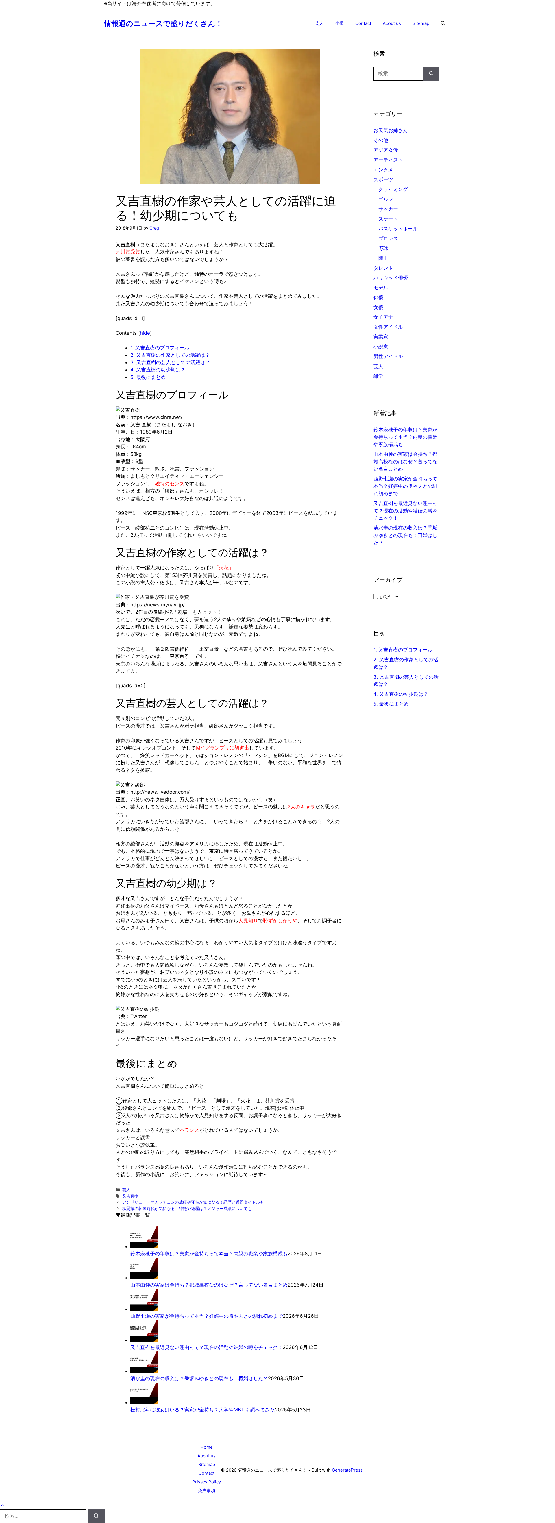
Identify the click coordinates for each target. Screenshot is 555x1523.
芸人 (319, 23)
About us (392, 23)
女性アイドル (388, 327)
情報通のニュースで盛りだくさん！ (163, 23)
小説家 (380, 346)
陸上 (383, 258)
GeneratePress (347, 1470)
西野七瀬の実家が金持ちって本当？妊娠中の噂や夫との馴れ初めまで (206, 1316)
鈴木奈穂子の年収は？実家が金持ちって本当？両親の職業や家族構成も (209, 1253)
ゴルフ (385, 199)
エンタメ (383, 170)
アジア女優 (385, 150)
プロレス (388, 238)
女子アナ (383, 317)
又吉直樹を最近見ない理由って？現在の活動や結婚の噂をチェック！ (206, 1347)
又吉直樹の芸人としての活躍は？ (170, 362)
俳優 (339, 23)
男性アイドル (388, 356)
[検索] (431, 74)
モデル (380, 287)
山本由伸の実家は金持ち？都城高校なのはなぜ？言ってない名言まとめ (209, 1285)
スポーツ (383, 179)
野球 (383, 248)
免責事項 (206, 1490)
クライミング (393, 189)
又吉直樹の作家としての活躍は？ (170, 355)
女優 (378, 307)
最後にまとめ (148, 377)
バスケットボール (398, 229)
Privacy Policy (206, 1482)
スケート (388, 219)
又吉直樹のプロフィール (159, 348)
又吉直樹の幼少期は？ (157, 370)
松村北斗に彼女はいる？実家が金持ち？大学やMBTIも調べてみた (202, 1410)
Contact (363, 23)
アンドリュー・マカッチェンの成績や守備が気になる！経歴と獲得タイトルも (193, 1202)
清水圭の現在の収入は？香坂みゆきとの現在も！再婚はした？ (199, 1378)
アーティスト (388, 160)
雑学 (378, 376)
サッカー (388, 209)
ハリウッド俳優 (390, 278)
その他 (380, 140)
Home (207, 1447)
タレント (383, 268)
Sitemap (420, 23)
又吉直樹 (130, 1195)
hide (145, 333)
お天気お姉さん (390, 130)
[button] (443, 23)
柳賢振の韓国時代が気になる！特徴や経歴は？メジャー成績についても (187, 1208)
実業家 (380, 337)
